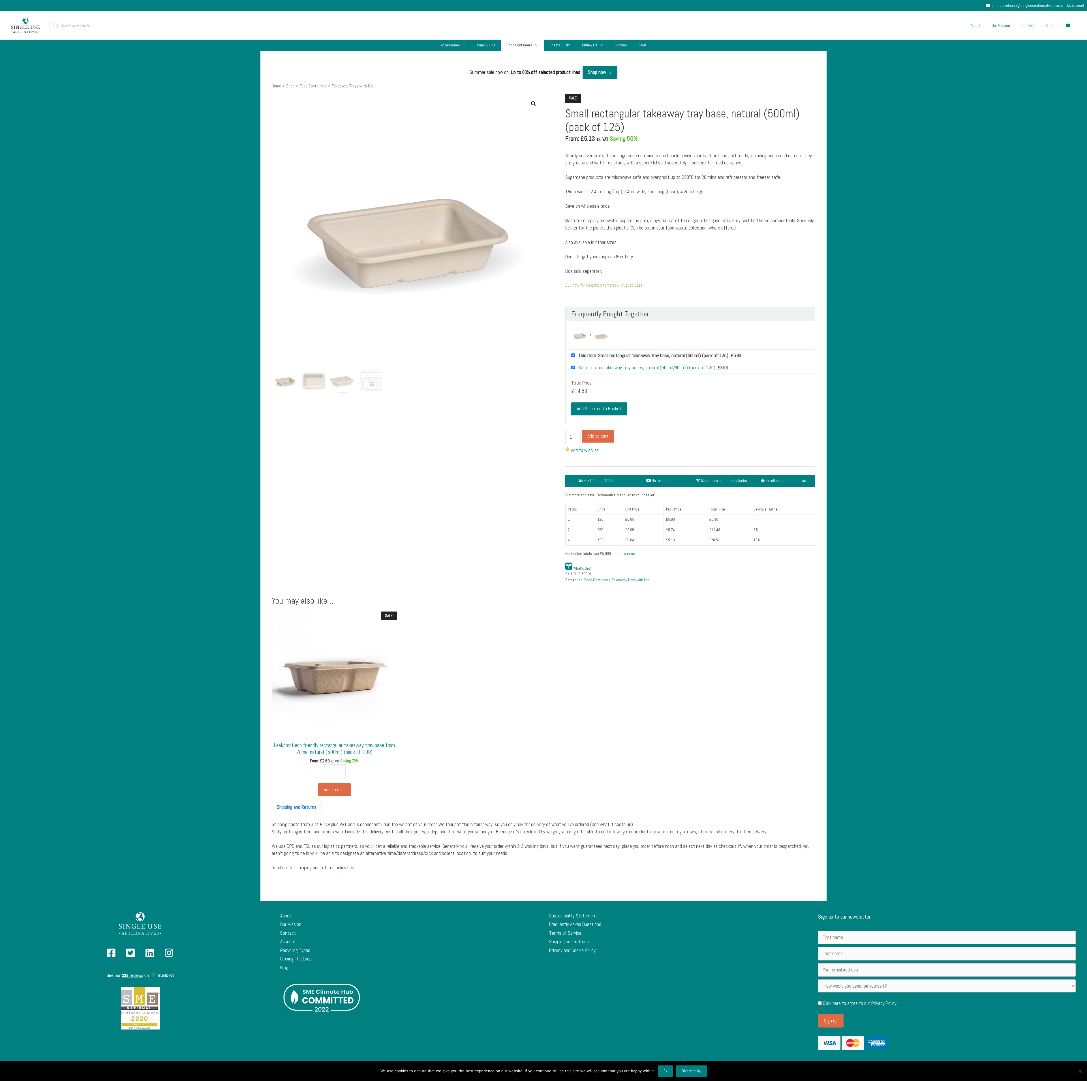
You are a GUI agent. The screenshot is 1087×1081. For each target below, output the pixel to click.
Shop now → (600, 72)
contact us (632, 553)
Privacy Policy (883, 1003)
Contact (1028, 25)
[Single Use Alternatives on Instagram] (169, 955)
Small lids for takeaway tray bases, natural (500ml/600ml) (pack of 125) (647, 367)
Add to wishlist (585, 450)
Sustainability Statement (573, 916)
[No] (1080, 1071)
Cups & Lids (486, 45)
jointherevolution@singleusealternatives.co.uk (1027, 5)
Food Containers (519, 45)
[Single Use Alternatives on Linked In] (150, 955)
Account (288, 941)
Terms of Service (565, 933)
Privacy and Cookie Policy (572, 950)
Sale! (642, 45)
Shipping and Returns (296, 807)
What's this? (582, 568)
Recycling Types (295, 950)
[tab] (297, 807)
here (351, 868)
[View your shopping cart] (1068, 25)
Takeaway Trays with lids (631, 580)
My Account (1075, 5)
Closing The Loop (296, 959)
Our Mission (1001, 25)
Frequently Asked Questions (575, 924)
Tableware (590, 45)
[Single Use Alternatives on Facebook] (111, 955)
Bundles (621, 45)
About (975, 25)
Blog (284, 967)
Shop (1050, 25)
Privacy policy (691, 1071)
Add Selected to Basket (599, 409)
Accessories (450, 45)
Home (276, 86)
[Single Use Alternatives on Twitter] (130, 955)
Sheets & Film (559, 45)
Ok (665, 1071)
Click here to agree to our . (859, 1003)
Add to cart (598, 436)
